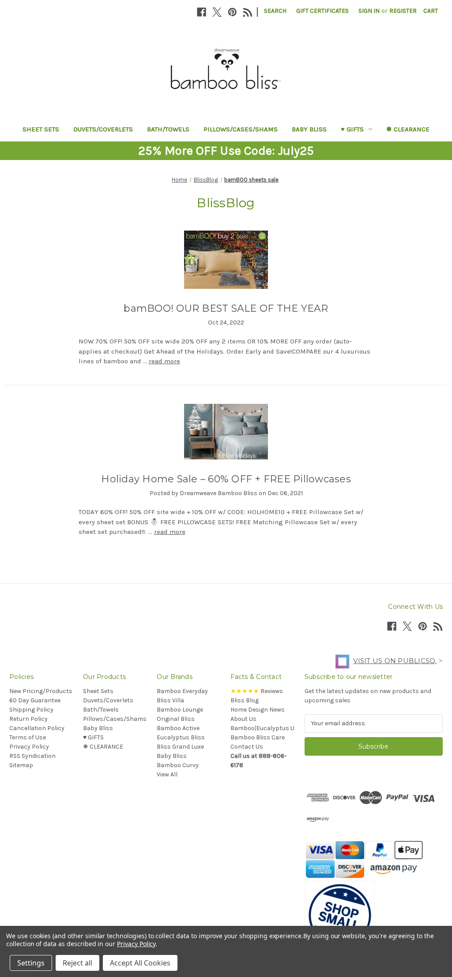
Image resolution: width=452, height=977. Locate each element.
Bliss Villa (170, 700)
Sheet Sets (41, 129)
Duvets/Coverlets (103, 129)
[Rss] (247, 12)
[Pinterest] (232, 12)
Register (403, 11)
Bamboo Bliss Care (257, 737)
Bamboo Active (178, 728)
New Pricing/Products (40, 691)
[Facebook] (201, 12)
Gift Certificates (322, 11)
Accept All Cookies (140, 963)
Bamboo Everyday (182, 691)
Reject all (77, 963)
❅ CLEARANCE (407, 129)
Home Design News (257, 709)
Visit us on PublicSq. (395, 660)
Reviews (256, 691)
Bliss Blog (244, 700)
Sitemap (21, 765)
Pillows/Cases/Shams (240, 129)
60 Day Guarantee (34, 700)
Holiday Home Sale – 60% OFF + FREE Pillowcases (226, 479)
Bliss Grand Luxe (180, 746)
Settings (31, 963)
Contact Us (246, 746)
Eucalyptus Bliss (181, 737)
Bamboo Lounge (180, 709)
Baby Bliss (309, 129)
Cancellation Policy (36, 728)
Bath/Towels (168, 129)
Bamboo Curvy (178, 765)
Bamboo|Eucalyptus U (262, 728)
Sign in (369, 11)
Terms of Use (27, 737)
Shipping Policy (31, 709)
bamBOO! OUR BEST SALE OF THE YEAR (226, 308)
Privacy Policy (29, 746)
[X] (217, 12)
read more (164, 361)
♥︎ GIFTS (352, 129)
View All (167, 774)
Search (275, 11)
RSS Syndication (32, 756)
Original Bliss (176, 719)
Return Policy (28, 719)
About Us (243, 719)
